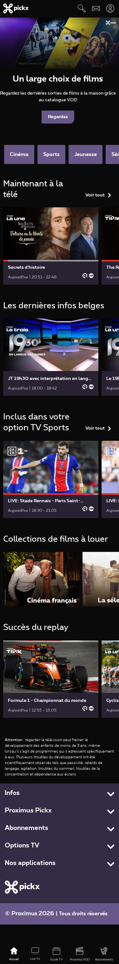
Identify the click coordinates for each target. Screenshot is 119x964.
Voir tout (95, 195)
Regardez (58, 117)
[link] (50, 246)
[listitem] (41, 579)
